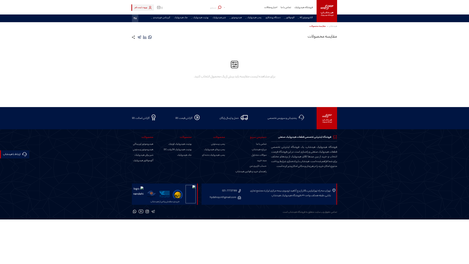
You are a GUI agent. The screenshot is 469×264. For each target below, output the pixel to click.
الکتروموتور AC (306, 17)
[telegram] (139, 37)
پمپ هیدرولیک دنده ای (213, 155)
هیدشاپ (333, 26)
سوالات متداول (259, 155)
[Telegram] (153, 212)
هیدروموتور (236, 17)
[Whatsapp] (134, 212)
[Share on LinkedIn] (144, 37)
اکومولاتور (290, 17)
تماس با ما (286, 7)
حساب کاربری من (258, 166)
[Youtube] (141, 212)
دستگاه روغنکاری (273, 17)
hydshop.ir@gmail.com (223, 197)
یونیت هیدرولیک (200, 17)
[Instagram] (147, 212)
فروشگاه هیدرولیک (303, 7)
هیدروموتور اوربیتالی (143, 144)
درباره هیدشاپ (259, 150)
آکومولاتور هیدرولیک (143, 161)
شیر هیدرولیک (219, 17)
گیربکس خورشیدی (161, 17)
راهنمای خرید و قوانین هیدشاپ (251, 172)
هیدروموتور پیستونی (143, 150)
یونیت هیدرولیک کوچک (180, 144)
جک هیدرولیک (181, 17)
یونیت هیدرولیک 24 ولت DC (178, 150)
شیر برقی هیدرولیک (143, 155)
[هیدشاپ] (327, 11)
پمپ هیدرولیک (254, 17)
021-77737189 (229, 190)
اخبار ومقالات (270, 7)
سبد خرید (262, 161)
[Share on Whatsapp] (150, 37)
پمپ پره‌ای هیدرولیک (214, 150)
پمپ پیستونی (218, 144)
